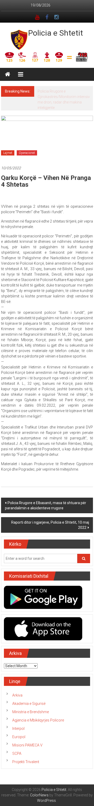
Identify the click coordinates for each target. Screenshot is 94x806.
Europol (18, 737)
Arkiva (17, 695)
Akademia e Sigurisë (28, 703)
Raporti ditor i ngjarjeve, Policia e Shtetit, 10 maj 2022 (50, 525)
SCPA (16, 753)
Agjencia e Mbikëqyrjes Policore (38, 720)
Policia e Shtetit (55, 32)
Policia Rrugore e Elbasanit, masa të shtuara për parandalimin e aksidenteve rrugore (45, 505)
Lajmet (7, 153)
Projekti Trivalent (25, 762)
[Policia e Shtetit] (7, 74)
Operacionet (27, 153)
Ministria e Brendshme (30, 712)
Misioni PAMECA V (27, 745)
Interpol (18, 728)
